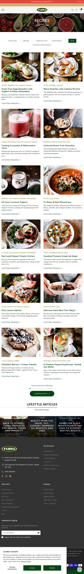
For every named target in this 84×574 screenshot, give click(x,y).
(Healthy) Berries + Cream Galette (19, 364)
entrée (56, 198)
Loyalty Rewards (49, 458)
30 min (46, 198)
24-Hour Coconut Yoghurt (15, 202)
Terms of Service (50, 503)
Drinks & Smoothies (9, 142)
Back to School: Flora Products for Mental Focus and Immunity (14, 427)
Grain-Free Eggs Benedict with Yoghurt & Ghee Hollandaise (17, 90)
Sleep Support (73, 418)
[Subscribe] (38, 533)
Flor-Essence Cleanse (23, 85)
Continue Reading (10, 103)
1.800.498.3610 (10, 472)
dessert (60, 85)
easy (18, 142)
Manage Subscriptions (51, 455)
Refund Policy (48, 493)
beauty (42, 417)
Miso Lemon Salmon (12, 310)
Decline (52, 568)
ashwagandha (64, 418)
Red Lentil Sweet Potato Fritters (18, 256)
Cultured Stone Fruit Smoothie (59, 145)
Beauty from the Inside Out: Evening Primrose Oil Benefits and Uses (42, 426)
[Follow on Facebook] (2, 476)
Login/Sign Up (48, 451)
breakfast (11, 85)
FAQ (3, 514)
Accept (32, 568)
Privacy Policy (26, 561)
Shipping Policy (49, 497)
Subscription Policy (50, 500)
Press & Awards (7, 503)
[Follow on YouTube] (10, 476)
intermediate (31, 198)
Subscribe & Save (8, 493)
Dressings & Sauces (56, 253)
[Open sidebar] (2, 289)
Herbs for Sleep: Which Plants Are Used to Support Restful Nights (70, 427)
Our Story (5, 497)
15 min (46, 85)
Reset (72, 41)
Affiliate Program (50, 469)
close (4, 1)
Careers (4, 510)
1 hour (4, 361)
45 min (4, 85)
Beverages (47, 361)
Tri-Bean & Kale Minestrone (57, 202)
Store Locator (6, 490)
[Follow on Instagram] (6, 476)
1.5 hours (5, 253)
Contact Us (48, 462)
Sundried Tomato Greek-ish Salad (60, 256)
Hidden (16, 361)
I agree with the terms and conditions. (17, 537)
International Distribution (10, 507)
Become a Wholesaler (51, 465)
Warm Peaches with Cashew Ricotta (62, 89)
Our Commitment (8, 500)
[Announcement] (42, 2)
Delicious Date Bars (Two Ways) (59, 310)
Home (37, 25)
